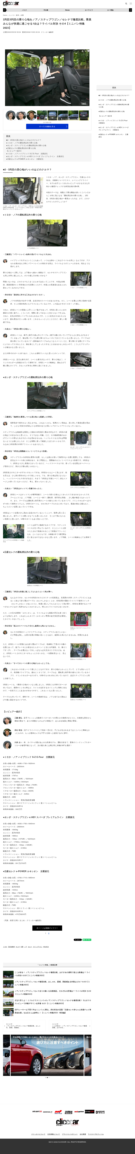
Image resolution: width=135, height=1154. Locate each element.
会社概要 (83, 1134)
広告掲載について (53, 1134)
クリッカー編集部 (47, 32)
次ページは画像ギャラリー (47, 928)
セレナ (30, 947)
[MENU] (131, 3)
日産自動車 (11, 947)
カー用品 (110, 10)
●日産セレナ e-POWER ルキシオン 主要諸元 (24, 159)
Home (67, 10)
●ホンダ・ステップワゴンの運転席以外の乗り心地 (26, 145)
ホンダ (18, 947)
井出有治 (46, 947)
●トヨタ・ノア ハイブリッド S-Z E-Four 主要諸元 (27, 153)
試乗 (22, 15)
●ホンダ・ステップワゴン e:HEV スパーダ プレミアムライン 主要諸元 (35, 156)
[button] (130, 10)
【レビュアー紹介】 (14, 151)
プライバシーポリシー (70, 1134)
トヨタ (5, 947)
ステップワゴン (37, 947)
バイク (24, 10)
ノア (25, 947)
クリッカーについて (38, 1134)
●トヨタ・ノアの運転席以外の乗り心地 (21, 143)
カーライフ (89, 10)
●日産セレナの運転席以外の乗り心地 (21, 148)
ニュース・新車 (14, 15)
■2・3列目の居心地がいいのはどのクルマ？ (23, 140)
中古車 (46, 10)
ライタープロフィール (96, 1134)
